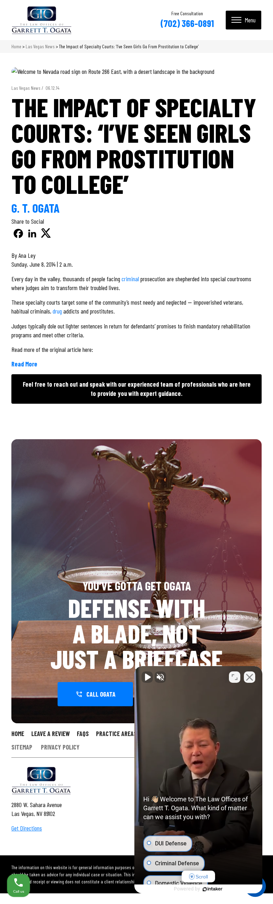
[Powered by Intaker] (212, 889)
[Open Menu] (243, 20)
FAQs (83, 733)
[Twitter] (46, 233)
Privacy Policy (60, 747)
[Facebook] (18, 233)
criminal (130, 279)
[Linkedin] (32, 233)
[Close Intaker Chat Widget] (249, 677)
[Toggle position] (234, 677)
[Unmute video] (147, 677)
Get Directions (26, 828)
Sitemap (21, 747)
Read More (24, 364)
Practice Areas (116, 733)
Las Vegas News (40, 46)
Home (16, 46)
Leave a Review (50, 733)
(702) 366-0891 (187, 23)
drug (57, 311)
